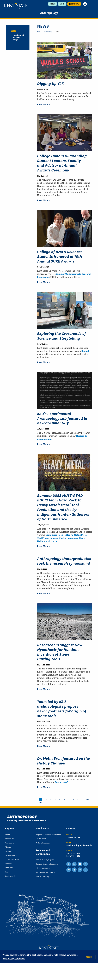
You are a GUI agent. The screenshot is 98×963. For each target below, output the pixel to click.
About (7, 834)
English (85, 351)
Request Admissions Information (48, 834)
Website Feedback (43, 842)
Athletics (8, 851)
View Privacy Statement (14, 958)
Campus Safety (11, 855)
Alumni (8, 846)
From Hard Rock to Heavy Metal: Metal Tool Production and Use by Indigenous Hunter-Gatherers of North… (62, 538)
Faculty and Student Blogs (18, 37)
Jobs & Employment (13, 859)
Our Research (10, 876)
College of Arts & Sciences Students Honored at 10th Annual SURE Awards (59, 256)
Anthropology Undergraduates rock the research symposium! (64, 561)
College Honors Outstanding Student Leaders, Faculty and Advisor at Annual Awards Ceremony (62, 162)
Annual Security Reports (45, 859)
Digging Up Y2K (50, 83)
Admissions (9, 842)
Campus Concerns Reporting (47, 863)
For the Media (41, 838)
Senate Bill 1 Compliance (45, 872)
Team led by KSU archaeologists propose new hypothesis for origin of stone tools (61, 708)
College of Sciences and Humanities (25, 820)
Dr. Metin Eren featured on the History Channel (63, 760)
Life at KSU (9, 863)
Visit (62, 3)
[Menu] (90, 4)
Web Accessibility (42, 876)
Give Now (75, 3)
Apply (52, 3)
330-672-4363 (73, 837)
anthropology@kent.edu (79, 845)
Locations (9, 867)
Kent (38, 31)
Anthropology (49, 13)
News (13, 30)
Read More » (43, 104)
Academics (9, 838)
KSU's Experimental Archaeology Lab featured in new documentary (62, 418)
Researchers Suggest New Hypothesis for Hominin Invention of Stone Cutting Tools (59, 651)
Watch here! (61, 782)
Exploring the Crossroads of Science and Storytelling (61, 336)
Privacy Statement (43, 868)
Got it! (89, 956)
